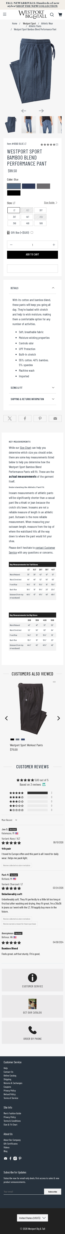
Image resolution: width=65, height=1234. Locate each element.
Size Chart (25, 447)
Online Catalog (10, 1075)
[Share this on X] (9, 418)
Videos (6, 1147)
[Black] (14, 193)
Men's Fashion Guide (12, 1113)
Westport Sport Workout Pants (26, 745)
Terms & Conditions (12, 1120)
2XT (41, 210)
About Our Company (12, 1139)
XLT (27, 210)
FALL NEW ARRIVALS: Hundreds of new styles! (32, 5)
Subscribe (52, 1191)
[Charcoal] (43, 186)
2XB (41, 216)
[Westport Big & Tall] (32, 15)
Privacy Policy (10, 1090)
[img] (11, 843)
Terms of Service (11, 1097)
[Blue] (14, 186)
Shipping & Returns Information (27, 399)
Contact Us (8, 1071)
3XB (14, 223)
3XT (14, 216)
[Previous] (23, 111)
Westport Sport (29, 23)
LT (14, 210)
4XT (27, 216)
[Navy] (28, 186)
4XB (27, 223)
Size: (31, 203)
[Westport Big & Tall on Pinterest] (20, 1159)
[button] (48, 144)
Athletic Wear (47, 23)
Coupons (7, 1086)
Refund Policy (10, 1094)
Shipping (7, 1079)
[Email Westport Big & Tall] (6, 1159)
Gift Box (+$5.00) (20, 232)
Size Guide (49, 202)
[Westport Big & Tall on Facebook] (10, 1159)
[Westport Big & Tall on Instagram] (15, 1159)
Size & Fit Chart (10, 1124)
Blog (5, 1151)
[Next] (41, 110)
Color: (12, 179)
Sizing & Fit (17, 387)
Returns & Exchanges (13, 1082)
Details (14, 288)
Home (14, 23)
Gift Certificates (11, 1143)
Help (6, 1068)
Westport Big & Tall (36, 1228)
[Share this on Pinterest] (40, 418)
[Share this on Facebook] (25, 418)
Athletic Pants (35, 26)
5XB (41, 223)
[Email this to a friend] (55, 418)
